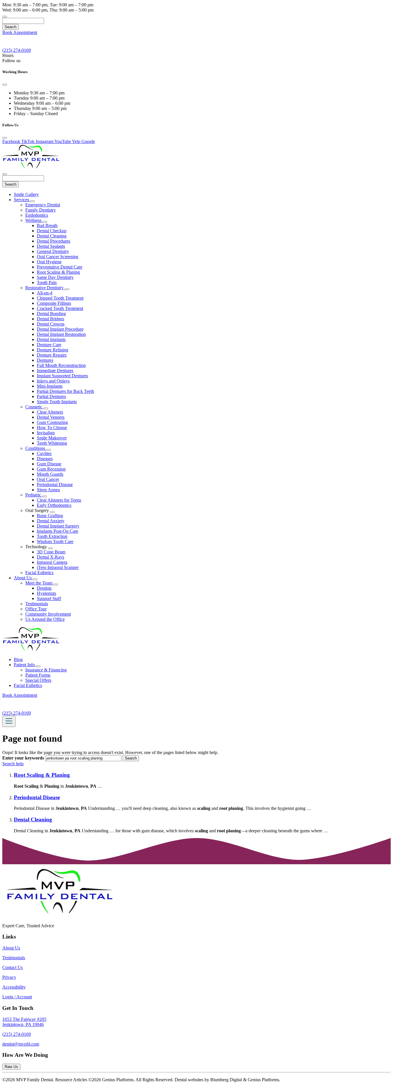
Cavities (44, 453)
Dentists (44, 588)
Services (22, 199)
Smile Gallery (26, 194)
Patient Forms (37, 675)
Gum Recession (51, 469)
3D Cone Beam (51, 551)
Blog (18, 659)
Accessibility (14, 987)
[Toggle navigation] (9, 721)
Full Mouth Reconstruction (61, 365)
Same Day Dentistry (55, 277)
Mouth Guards (50, 474)
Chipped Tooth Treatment (60, 298)
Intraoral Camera (52, 562)
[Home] (31, 167)
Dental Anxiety (50, 520)
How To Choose (52, 427)
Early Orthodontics (54, 505)
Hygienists (46, 593)
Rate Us (11, 1067)
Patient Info (25, 664)
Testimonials (36, 603)
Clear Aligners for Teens (59, 500)
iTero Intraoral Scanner (58, 567)
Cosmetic (34, 406)
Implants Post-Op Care (57, 531)
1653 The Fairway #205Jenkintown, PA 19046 (24, 1022)
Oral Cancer (48, 479)
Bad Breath (47, 225)
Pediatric (33, 494)
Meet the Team (39, 582)
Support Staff (49, 598)
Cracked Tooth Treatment (60, 308)
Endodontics (36, 215)
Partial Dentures (51, 396)
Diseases (45, 458)
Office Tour (36, 608)
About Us (23, 577)
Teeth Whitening (52, 443)
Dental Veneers (50, 417)
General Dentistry (53, 251)
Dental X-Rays (50, 557)
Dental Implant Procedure (60, 329)
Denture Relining (52, 349)
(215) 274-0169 (16, 1034)
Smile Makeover (52, 437)
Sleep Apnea (48, 489)
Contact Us (12, 967)
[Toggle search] (4, 17)
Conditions (35, 448)
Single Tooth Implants (57, 401)
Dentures (45, 360)
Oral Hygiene (49, 261)
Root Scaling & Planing (58, 272)
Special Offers (38, 680)
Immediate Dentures (55, 370)
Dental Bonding (51, 313)
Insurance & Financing (46, 669)
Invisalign (46, 432)
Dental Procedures (53, 241)
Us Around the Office (45, 619)
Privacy (9, 977)
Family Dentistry (40, 209)
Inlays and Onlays (53, 380)
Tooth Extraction (52, 536)
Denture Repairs (51, 355)
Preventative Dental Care (59, 266)
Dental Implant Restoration (61, 334)
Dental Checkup (51, 230)
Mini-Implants (49, 386)
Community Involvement (48, 614)
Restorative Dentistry (45, 287)
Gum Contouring (52, 422)
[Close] (4, 84)
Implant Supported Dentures (62, 375)
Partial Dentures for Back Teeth (65, 391)
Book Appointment (19, 32)
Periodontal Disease (55, 484)
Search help (13, 763)
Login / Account (17, 996)
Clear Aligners (50, 412)
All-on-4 (44, 292)
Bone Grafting (50, 515)
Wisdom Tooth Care (55, 541)
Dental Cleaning (51, 235)
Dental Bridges (50, 318)
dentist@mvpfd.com (20, 1044)
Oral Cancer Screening (57, 256)
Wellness (34, 220)
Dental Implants (51, 339)
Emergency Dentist (42, 204)
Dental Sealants (51, 246)
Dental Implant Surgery (58, 525)
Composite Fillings (54, 303)
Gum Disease (49, 463)
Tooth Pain (47, 282)
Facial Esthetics (39, 572)
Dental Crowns (50, 323)
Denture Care (49, 344)
